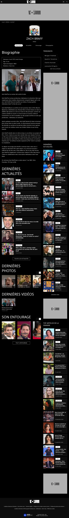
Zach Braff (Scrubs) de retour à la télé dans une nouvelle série (27, 222)
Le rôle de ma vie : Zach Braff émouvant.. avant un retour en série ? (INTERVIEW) (27, 236)
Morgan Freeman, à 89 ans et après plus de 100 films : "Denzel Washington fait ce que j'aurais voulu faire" (60, 241)
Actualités (28, 45)
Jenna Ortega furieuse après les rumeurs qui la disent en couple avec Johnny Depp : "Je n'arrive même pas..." (60, 440)
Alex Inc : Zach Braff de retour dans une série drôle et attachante (26, 209)
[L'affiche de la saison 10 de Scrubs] (39, 282)
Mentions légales (29, 506)
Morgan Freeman (50, 55)
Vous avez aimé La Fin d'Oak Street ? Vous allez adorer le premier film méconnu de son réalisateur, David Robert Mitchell (60, 265)
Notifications (38, 508)
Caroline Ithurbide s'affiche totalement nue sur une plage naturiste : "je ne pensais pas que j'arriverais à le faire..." (60, 337)
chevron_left (37, 272)
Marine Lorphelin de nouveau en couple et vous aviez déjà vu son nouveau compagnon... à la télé (60, 427)
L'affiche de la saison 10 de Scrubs (39, 286)
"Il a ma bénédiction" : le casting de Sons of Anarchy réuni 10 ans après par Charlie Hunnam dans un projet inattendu (60, 254)
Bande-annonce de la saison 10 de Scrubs (7, 308)
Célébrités (7, 22)
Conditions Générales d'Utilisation (10, 506)
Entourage (39, 45)
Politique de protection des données (57, 506)
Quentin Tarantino (51, 59)
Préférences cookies (51, 508)
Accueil (3, 22)
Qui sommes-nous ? (21, 506)
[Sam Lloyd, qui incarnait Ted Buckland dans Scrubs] (8, 282)
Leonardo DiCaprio (51, 66)
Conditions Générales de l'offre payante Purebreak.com (24, 508)
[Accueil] (32, 1)
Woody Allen (21, 110)
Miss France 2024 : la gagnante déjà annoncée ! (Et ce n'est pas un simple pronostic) (60, 415)
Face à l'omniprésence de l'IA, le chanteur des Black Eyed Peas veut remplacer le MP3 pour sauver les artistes (60, 170)
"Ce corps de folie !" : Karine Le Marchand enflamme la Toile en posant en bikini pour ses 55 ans (60, 368)
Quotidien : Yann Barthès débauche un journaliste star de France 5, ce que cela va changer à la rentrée (60, 464)
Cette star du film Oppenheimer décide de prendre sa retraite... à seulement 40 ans (60, 394)
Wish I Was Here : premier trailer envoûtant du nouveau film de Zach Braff (26, 249)
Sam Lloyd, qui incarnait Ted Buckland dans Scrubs (8, 286)
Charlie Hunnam (50, 62)
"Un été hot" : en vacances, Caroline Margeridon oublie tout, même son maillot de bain (60, 356)
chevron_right (40, 272)
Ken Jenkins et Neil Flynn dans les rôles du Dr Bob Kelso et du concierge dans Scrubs (24, 286)
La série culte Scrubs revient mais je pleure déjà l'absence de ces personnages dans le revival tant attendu (27, 185)
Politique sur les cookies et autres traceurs (42, 506)
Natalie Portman (35, 135)
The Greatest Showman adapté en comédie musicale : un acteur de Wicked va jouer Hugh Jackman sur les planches (60, 158)
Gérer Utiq (44, 508)
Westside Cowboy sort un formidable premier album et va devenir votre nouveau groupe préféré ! (60, 193)
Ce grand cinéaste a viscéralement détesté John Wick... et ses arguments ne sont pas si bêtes (60, 406)
